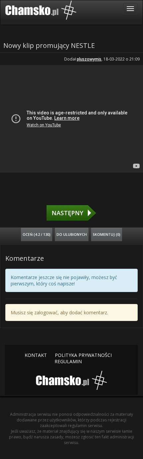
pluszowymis (89, 59)
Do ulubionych (72, 234)
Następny (67, 213)
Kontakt (36, 355)
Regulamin (68, 361)
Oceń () (37, 234)
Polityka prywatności (83, 355)
